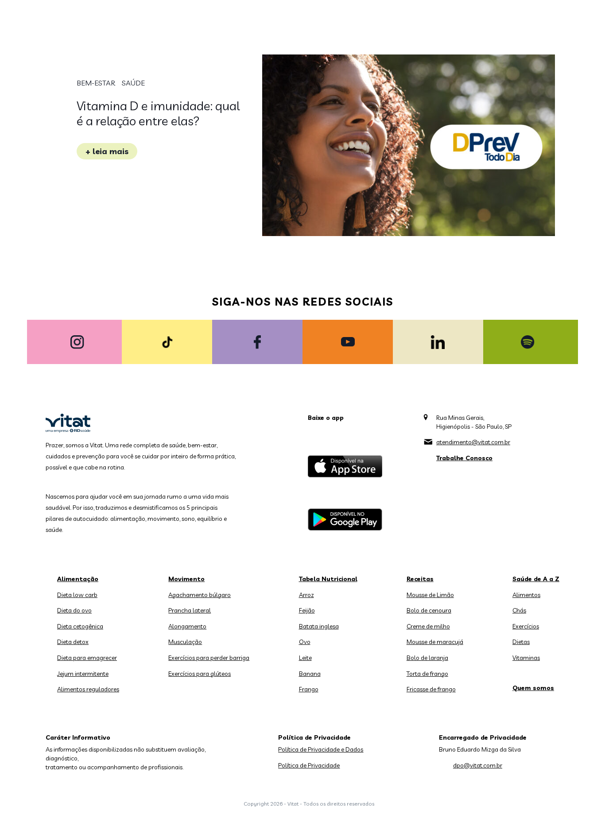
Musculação (185, 642)
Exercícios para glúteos (199, 674)
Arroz (306, 595)
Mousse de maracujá (435, 642)
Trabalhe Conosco (464, 458)
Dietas (521, 642)
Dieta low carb (77, 595)
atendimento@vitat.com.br (473, 442)
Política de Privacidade (309, 765)
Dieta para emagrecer (87, 658)
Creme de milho (428, 626)
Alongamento (187, 626)
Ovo (304, 642)
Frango (308, 689)
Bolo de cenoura (429, 610)
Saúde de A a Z (535, 579)
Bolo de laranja (427, 658)
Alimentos (526, 595)
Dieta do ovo (74, 610)
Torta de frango (427, 674)
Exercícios (525, 626)
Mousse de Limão (430, 595)
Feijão (307, 610)
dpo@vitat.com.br (477, 765)
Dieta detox (73, 642)
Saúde (133, 82)
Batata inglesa (319, 626)
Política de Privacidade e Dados (320, 749)
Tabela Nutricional (328, 579)
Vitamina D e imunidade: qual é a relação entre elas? (158, 113)
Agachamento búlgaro (199, 595)
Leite (305, 658)
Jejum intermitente (83, 674)
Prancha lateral (189, 610)
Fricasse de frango (431, 689)
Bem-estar (96, 82)
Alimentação (77, 579)
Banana (310, 674)
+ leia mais (106, 151)
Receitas (420, 579)
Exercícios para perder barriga (208, 658)
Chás (519, 610)
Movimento (186, 579)
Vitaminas (526, 658)
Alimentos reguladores (88, 689)
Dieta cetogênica (80, 626)
